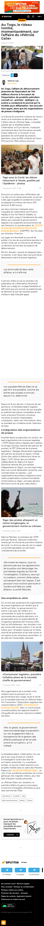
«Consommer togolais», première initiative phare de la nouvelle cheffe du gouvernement (22, 677)
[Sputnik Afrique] (7, 17)
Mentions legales (23, 884)
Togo (23, 796)
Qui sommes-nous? (8, 884)
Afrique (29, 800)
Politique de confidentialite (23, 887)
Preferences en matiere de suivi (13, 899)
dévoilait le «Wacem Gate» (25, 770)
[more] (40, 188)
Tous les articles (12, 83)
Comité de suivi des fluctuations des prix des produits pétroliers (22, 228)
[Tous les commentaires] (3, 922)
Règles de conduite (8, 896)
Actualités (16, 796)
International (6, 796)
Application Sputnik (24, 896)
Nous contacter (7, 887)
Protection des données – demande (14, 893)
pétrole (22, 800)
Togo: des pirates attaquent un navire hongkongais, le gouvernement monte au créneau (22, 523)
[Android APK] (8, 905)
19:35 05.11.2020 (7, 43)
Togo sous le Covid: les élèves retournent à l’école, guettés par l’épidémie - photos (21, 180)
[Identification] (28, 16)
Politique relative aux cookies (12, 890)
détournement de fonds (9, 800)
